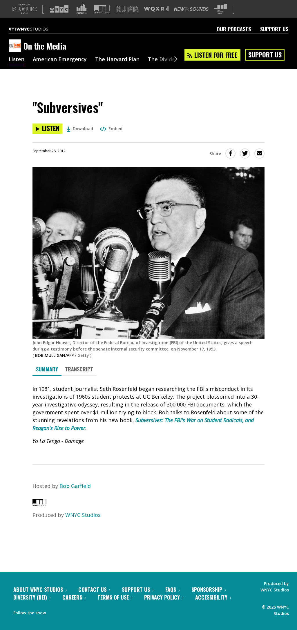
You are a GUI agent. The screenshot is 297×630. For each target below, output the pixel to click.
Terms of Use (113, 597)
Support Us (274, 29)
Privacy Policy (162, 597)
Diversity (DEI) (30, 597)
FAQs (170, 589)
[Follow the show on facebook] (54, 611)
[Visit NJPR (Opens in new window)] (127, 9)
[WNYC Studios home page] (36, 29)
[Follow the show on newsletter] (76, 611)
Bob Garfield (75, 485)
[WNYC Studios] (39, 504)
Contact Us (92, 589)
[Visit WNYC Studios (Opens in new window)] (102, 9)
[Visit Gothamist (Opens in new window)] (81, 9)
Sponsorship (206, 589)
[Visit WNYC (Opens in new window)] (59, 9)
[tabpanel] (148, 415)
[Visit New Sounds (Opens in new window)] (191, 9)
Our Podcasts (234, 29)
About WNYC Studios (38, 589)
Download (83, 128)
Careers (72, 597)
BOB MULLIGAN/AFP (54, 355)
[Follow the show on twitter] (65, 611)
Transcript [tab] (79, 369)
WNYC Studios (83, 514)
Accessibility (211, 597)
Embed (115, 128)
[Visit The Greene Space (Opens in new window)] (220, 9)
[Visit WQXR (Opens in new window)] (156, 9)
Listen (16, 59)
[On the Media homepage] (16, 46)
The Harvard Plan (117, 59)
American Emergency (60, 59)
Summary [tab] (47, 369)
